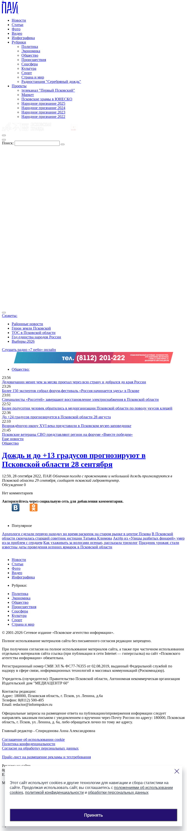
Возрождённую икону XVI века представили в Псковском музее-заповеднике (66, 426)
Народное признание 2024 (43, 108)
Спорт (26, 73)
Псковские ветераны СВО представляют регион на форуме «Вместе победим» (67, 434)
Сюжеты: (9, 316)
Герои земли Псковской (31, 328)
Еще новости (13, 439)
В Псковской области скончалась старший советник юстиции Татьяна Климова (87, 536)
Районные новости (27, 324)
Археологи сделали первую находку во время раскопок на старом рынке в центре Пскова (76, 534)
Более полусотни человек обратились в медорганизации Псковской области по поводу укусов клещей (87, 408)
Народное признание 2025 (43, 103)
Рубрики (19, 42)
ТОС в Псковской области (34, 333)
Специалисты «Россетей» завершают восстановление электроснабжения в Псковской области (80, 399)
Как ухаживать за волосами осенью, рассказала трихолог (90, 543)
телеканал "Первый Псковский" (48, 90)
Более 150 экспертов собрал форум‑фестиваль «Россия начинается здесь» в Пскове (70, 391)
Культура (28, 68)
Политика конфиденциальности (28, 744)
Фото (16, 29)
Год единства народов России (36, 337)
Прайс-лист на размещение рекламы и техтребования (46, 757)
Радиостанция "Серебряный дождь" (51, 81)
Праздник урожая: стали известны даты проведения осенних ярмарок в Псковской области (90, 545)
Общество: (20, 369)
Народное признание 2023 (43, 112)
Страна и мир (32, 77)
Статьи (17, 25)
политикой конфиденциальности (54, 792)
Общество (29, 55)
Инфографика (23, 38)
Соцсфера (29, 64)
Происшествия (33, 60)
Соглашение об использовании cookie (33, 739)
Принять (93, 815)
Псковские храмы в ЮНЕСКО (46, 99)
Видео (17, 33)
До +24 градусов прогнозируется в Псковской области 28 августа (56, 417)
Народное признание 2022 (43, 116)
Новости (19, 20)
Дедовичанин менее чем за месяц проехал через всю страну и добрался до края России (74, 382)
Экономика (30, 51)
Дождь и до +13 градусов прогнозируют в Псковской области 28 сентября (74, 460)
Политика (29, 46)
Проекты (19, 86)
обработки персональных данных (118, 792)
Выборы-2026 (23, 341)
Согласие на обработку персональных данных (40, 748)
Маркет (27, 95)
